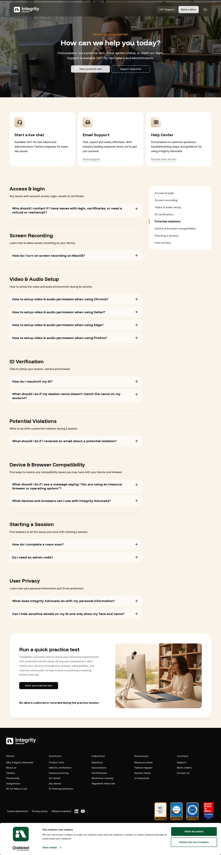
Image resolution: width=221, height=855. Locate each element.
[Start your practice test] (38, 685)
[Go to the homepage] (21, 741)
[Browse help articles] (164, 159)
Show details (49, 847)
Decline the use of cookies (194, 842)
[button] (205, 9)
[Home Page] (26, 9)
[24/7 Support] (166, 9)
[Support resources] (130, 69)
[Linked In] (76, 811)
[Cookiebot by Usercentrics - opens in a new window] (21, 848)
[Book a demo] (188, 9)
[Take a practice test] (90, 69)
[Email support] (91, 159)
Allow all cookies (194, 831)
